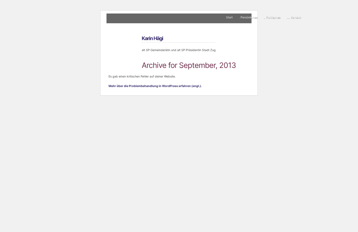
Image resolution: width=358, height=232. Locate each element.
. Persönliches (248, 17)
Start (229, 17)
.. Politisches (272, 17)
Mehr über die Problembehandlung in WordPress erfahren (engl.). (155, 86)
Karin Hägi (152, 38)
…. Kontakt (294, 17)
